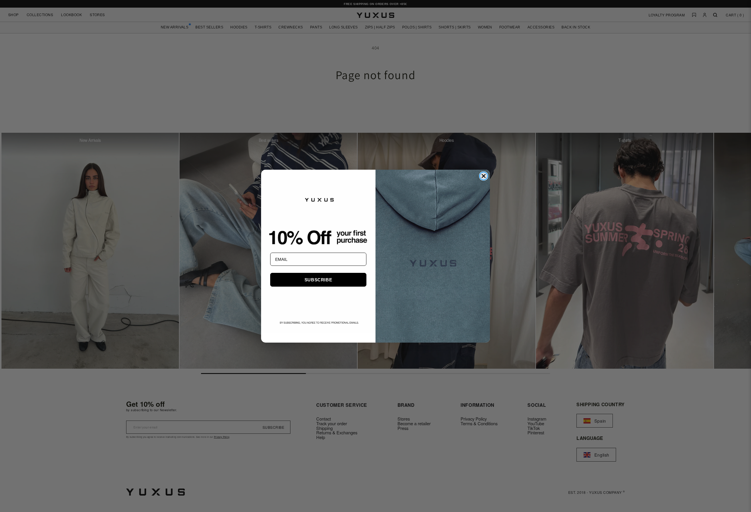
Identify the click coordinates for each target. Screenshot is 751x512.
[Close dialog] (484, 176)
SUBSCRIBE (318, 279)
